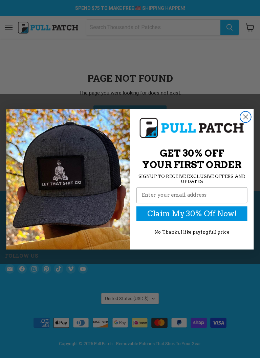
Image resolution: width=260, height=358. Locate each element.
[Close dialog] (245, 116)
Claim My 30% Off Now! (191, 213)
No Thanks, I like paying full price (191, 231)
